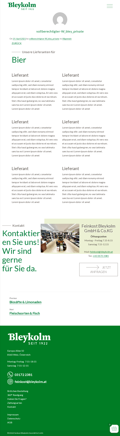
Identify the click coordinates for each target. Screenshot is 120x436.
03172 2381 (24, 375)
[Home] (22, 5)
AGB (9, 422)
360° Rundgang (15, 395)
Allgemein (67, 38)
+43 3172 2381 (101, 255)
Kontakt (11, 406)
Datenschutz (13, 418)
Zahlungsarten (14, 402)
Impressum (13, 414)
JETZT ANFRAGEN (100, 270)
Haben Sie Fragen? (16, 398)
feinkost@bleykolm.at (101, 251)
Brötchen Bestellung (17, 391)
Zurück (17, 43)
